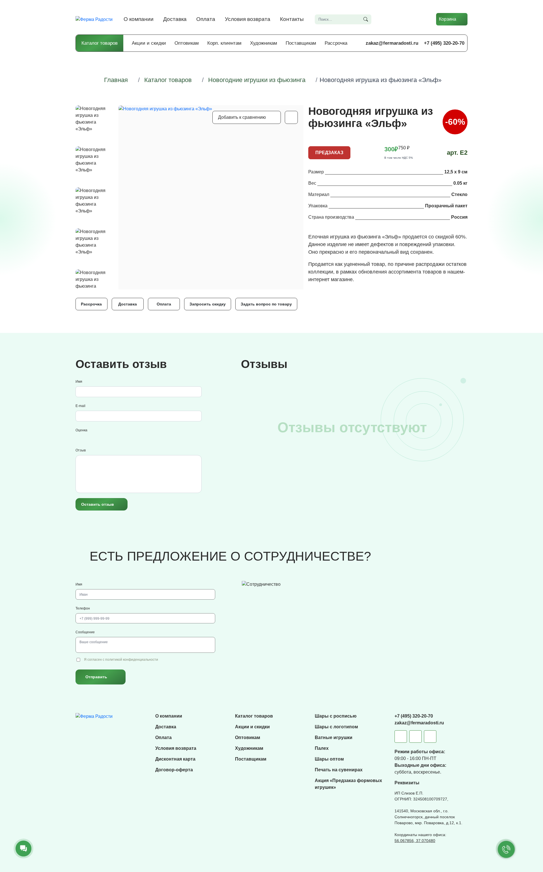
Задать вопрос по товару (266, 304)
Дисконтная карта (175, 759)
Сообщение (85, 632)
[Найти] (365, 19)
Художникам (263, 43)
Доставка (175, 19)
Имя (79, 382)
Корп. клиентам (224, 43)
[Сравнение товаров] (389, 19)
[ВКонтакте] (415, 736)
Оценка (81, 430)
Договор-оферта (174, 769)
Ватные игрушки (333, 737)
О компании (139, 19)
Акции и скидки (149, 43)
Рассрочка (336, 43)
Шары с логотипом (336, 726)
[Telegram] (401, 736)
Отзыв (81, 450)
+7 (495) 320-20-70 (444, 43)
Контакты (292, 19)
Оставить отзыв (97, 504)
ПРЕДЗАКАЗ (329, 152)
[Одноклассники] (430, 736)
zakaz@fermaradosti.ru (392, 43)
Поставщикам (301, 43)
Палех (322, 748)
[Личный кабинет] (423, 19)
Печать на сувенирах (339, 769)
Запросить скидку (207, 304)
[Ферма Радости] (94, 716)
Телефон (83, 608)
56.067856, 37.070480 (415, 840)
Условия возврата (247, 19)
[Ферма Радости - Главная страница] (94, 19)
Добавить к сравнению (242, 117)
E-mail (80, 406)
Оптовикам (186, 43)
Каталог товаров (99, 43)
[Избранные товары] (406, 19)
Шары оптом (329, 759)
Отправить (96, 677)
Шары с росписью (336, 716)
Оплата (205, 19)
